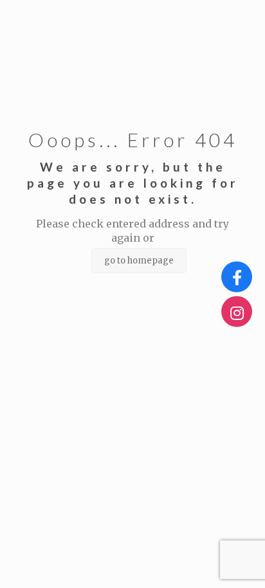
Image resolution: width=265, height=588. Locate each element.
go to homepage (139, 260)
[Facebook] (236, 276)
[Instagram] (236, 311)
